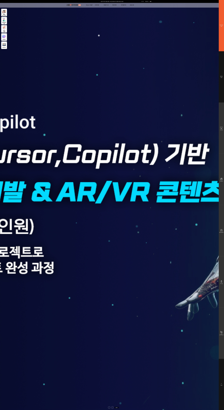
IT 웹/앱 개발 (4, 37)
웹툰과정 (4, 12)
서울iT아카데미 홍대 (73, 5)
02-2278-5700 (221, 334)
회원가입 (146, 1)
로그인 (142, 1)
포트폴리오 (221, 181)
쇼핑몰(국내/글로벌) (4, 29)
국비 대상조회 (221, 26)
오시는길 (221, 283)
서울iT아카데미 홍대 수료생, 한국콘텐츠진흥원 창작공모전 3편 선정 (112, 1)
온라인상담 (221, 77)
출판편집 (4, 45)
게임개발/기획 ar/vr (4, 20)
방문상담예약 (221, 232)
